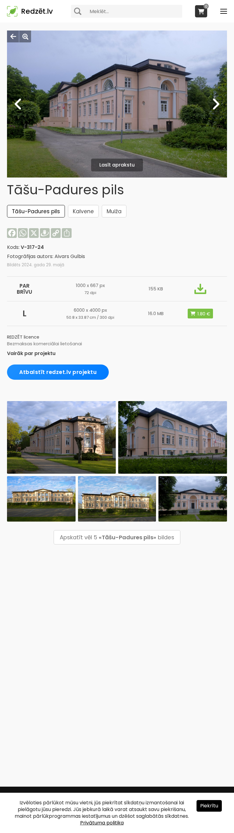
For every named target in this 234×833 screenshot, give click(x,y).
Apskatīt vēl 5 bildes (117, 537)
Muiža (114, 211)
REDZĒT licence (23, 337)
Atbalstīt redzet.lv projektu (58, 372)
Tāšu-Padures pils (36, 211)
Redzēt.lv (37, 11)
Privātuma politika (102, 822)
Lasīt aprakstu (117, 164)
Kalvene (83, 211)
